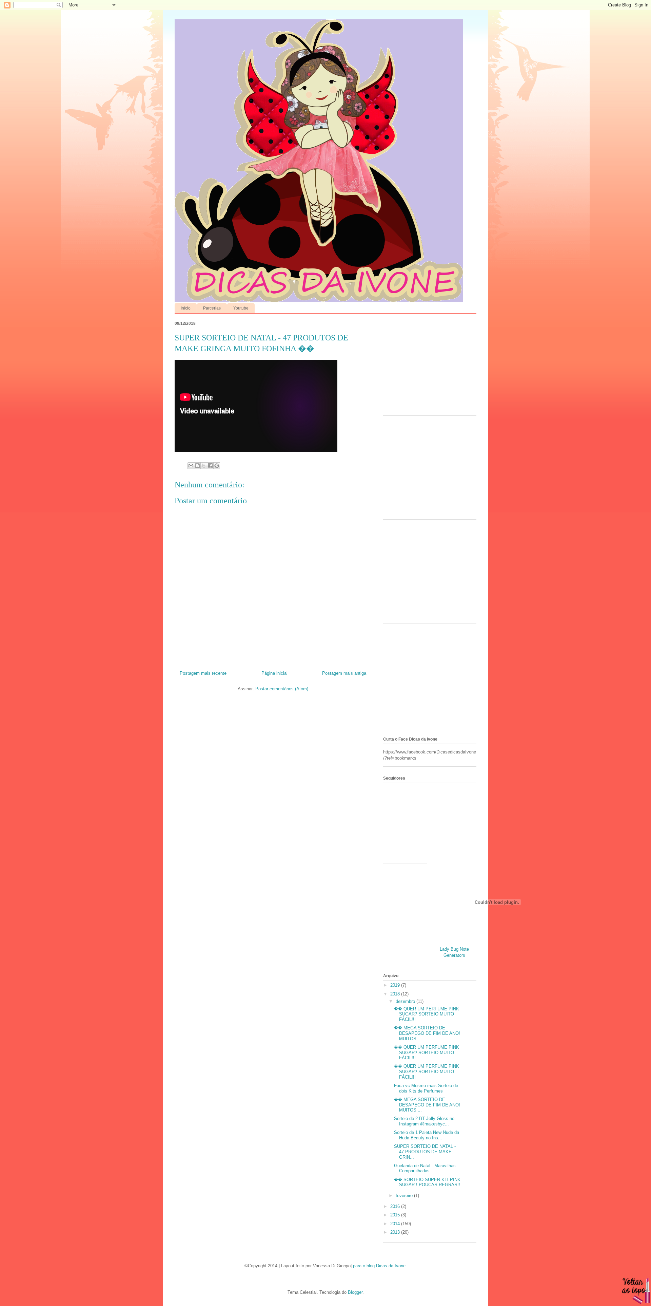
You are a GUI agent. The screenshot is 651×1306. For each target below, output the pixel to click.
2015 (395, 1214)
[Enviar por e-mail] (191, 465)
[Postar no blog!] (197, 465)
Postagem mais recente (203, 673)
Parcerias (212, 308)
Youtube (241, 308)
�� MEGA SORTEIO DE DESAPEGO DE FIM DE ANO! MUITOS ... (427, 1033)
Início (186, 308)
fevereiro (405, 1195)
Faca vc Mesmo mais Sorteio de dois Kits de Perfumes (426, 1088)
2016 (395, 1206)
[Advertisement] (425, 366)
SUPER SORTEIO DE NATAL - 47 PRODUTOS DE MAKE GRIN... (425, 1151)
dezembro (406, 1001)
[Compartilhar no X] (203, 465)
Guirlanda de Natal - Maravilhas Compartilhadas (425, 1168)
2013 (395, 1232)
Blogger (355, 1292)
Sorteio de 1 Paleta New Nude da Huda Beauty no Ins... (426, 1135)
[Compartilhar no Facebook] (210, 465)
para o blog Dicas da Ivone (379, 1265)
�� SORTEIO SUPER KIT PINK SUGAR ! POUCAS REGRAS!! (427, 1182)
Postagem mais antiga (344, 673)
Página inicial (274, 673)
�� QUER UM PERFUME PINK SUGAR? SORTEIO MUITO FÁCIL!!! (426, 1014)
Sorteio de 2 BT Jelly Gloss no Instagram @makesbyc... (424, 1121)
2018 (395, 993)
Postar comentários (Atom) (281, 688)
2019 (395, 985)
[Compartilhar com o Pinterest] (216, 465)
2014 (395, 1223)
